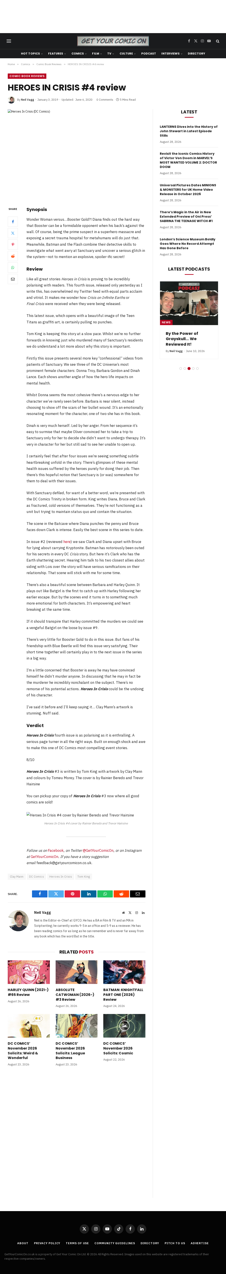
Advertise (200, 1243)
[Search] (217, 41)
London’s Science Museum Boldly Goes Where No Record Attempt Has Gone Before (187, 243)
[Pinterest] (13, 244)
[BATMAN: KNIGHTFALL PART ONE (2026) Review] (124, 972)
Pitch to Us (175, 1243)
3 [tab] (189, 368)
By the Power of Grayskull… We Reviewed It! (182, 339)
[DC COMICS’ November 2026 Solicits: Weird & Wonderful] (29, 1026)
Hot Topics (30, 53)
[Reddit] (13, 256)
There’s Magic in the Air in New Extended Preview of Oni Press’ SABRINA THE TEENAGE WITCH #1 (186, 216)
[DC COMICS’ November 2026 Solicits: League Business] (77, 1026)
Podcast (148, 53)
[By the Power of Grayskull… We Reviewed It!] (189, 303)
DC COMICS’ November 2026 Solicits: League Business (70, 1050)
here (67, 541)
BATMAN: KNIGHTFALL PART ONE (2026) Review (123, 995)
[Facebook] (13, 222)
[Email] (13, 279)
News (166, 322)
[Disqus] (76, 1137)
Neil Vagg (27, 100)
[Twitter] (13, 233)
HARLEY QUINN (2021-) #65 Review (28, 992)
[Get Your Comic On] (113, 41)
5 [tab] (197, 368)
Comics (78, 53)
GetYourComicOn (44, 856)
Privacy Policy (47, 1243)
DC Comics (36, 876)
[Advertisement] (113, 16)
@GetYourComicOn (98, 850)
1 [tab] (181, 368)
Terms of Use (77, 1243)
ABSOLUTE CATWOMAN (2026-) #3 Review (75, 995)
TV (109, 53)
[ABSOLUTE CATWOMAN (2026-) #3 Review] (77, 972)
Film (95, 53)
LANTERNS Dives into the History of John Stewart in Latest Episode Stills (189, 131)
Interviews (170, 53)
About (22, 1243)
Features (55, 53)
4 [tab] (193, 368)
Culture (126, 53)
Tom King (83, 876)
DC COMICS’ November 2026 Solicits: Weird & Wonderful (23, 1050)
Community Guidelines (114, 1243)
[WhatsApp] (13, 267)
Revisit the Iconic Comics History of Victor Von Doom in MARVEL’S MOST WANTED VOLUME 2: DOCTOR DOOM (188, 160)
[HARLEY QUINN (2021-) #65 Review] (29, 972)
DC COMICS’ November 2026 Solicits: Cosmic (118, 1048)
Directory (196, 53)
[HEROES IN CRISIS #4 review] (76, 154)
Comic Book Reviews (27, 76)
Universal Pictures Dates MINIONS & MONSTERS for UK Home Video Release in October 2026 (188, 189)
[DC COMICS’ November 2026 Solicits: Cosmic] (124, 1026)
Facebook (56, 850)
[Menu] (9, 41)
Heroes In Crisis (60, 876)
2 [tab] (185, 368)
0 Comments (104, 100)
